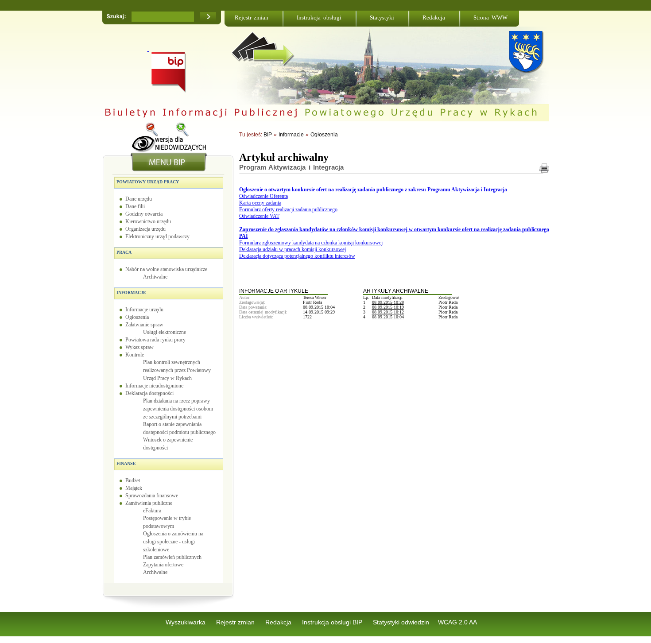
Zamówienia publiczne (148, 503)
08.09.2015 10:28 (388, 302)
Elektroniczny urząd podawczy (157, 236)
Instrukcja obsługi (319, 17)
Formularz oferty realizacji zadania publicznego (288, 209)
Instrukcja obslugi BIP (333, 622)
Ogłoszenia (137, 317)
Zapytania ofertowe (163, 565)
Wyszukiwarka (186, 622)
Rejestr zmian (252, 17)
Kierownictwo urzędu (148, 221)
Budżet (132, 480)
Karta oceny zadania (260, 203)
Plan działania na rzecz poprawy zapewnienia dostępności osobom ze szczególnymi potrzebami (178, 409)
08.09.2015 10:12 (388, 312)
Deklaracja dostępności (149, 393)
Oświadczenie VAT (259, 216)
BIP (268, 135)
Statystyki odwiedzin (401, 622)
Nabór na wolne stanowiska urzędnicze (166, 269)
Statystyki (382, 17)
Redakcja (433, 17)
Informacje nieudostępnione (154, 386)
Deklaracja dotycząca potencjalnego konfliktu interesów (297, 256)
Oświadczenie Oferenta (263, 196)
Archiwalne (155, 277)
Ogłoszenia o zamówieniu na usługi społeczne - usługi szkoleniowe (173, 542)
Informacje (131, 292)
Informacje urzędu (144, 309)
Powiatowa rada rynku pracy (155, 340)
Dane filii (135, 206)
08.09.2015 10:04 (388, 316)
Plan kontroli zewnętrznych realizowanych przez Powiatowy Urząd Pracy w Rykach (177, 370)
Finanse (126, 463)
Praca (124, 252)
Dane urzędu (138, 199)
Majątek (133, 488)
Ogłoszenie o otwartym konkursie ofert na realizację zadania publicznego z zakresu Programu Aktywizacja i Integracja (373, 189)
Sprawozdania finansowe (151, 495)
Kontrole (134, 355)
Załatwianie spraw (144, 325)
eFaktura (152, 510)
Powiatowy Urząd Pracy (147, 181)
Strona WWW (490, 17)
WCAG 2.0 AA (457, 622)
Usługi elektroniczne (164, 332)
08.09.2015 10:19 (388, 307)
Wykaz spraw (139, 347)
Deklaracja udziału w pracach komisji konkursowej (292, 249)
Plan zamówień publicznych (172, 557)
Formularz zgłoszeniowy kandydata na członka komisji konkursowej (311, 243)
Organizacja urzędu (145, 229)
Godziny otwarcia (144, 214)
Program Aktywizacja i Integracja (291, 167)
